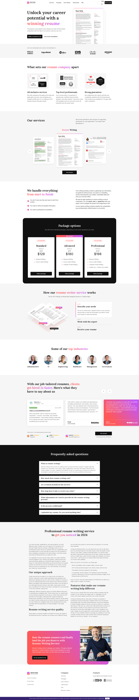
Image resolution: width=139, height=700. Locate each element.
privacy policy (101, 698)
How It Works (67, 2)
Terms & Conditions (31, 678)
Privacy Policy (30, 681)
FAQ (82, 2)
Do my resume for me (40, 657)
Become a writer (65, 690)
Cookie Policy (30, 684)
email (90, 201)
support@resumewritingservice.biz (102, 676)
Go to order (108, 2)
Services (51, 2)
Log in (99, 2)
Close (107, 698)
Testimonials (76, 2)
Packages (58, 2)
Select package (41, 273)
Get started (43, 172)
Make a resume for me (34, 36)
